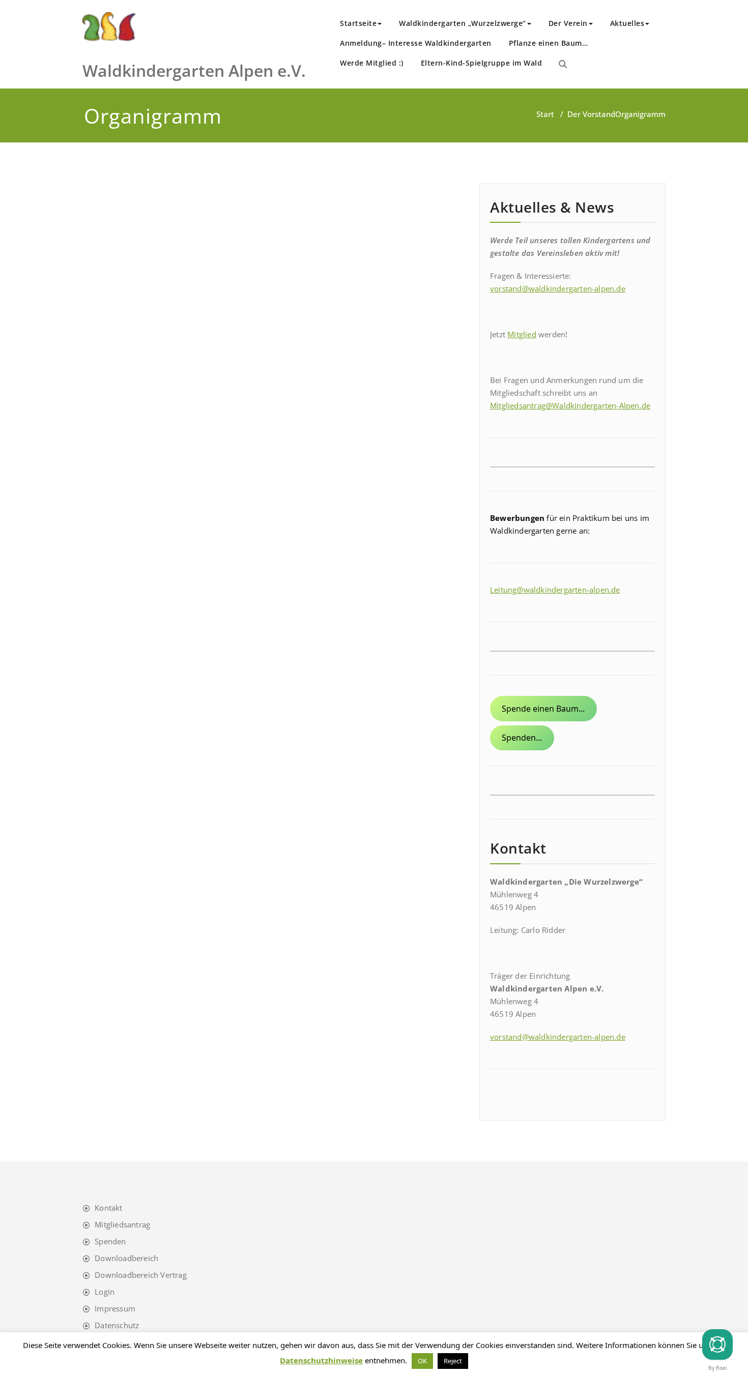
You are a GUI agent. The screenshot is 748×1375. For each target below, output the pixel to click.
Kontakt (108, 1208)
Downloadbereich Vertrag (141, 1275)
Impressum (115, 1308)
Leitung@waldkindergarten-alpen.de (555, 589)
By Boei (717, 1367)
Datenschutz (117, 1325)
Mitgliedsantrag (122, 1224)
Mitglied (521, 334)
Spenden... (522, 737)
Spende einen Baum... (543, 708)
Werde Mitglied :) (372, 63)
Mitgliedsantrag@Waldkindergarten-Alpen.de (570, 405)
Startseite (358, 23)
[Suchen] (563, 64)
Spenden (110, 1241)
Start (545, 114)
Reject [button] (453, 1360)
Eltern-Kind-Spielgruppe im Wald (481, 63)
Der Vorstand (591, 114)
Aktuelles (627, 23)
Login (104, 1291)
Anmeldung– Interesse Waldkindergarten (416, 43)
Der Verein (568, 23)
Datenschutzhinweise (321, 1360)
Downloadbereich (126, 1258)
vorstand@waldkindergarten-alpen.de (557, 288)
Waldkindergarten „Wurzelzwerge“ (462, 23)
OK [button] (422, 1360)
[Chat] (717, 1344)
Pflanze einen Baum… (548, 43)
